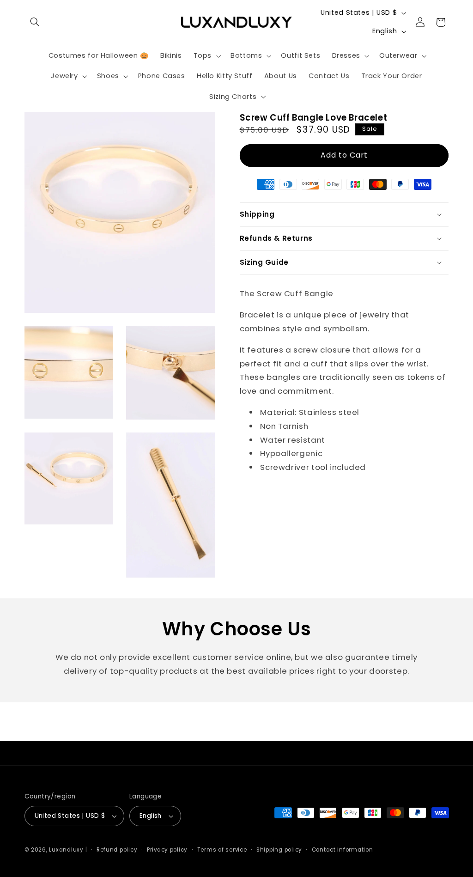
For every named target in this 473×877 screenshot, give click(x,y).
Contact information (342, 849)
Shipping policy (279, 849)
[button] (35, 22)
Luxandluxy (66, 849)
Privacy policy (167, 849)
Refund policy (117, 849)
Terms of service (222, 849)
